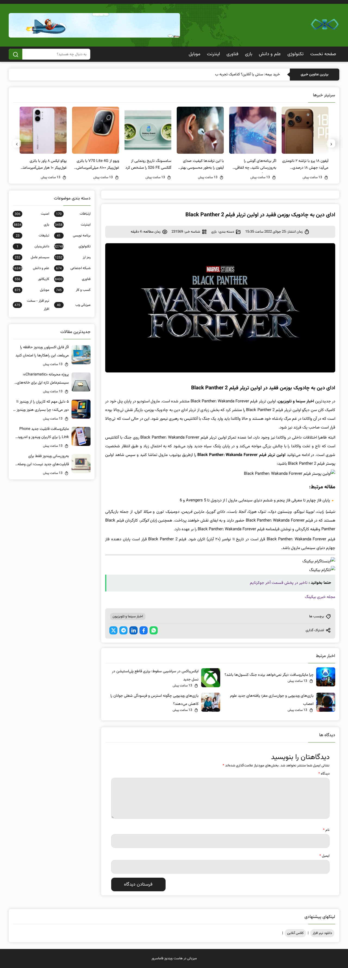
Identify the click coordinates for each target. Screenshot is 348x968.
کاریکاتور (32, 279)
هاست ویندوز (173, 958)
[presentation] (331, 143)
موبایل (194, 54)
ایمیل (324, 856)
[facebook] (143, 630)
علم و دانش (270, 54)
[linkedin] (133, 630)
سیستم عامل (32, 257)
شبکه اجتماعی (73, 268)
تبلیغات (32, 235)
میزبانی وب (74, 305)
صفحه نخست (323, 54)
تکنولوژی (295, 54)
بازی (248, 54)
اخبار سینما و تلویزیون (128, 616)
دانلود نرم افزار (322, 933)
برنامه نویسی (74, 235)
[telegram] (123, 630)
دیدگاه (324, 773)
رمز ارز (73, 257)
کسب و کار (73, 290)
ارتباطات (73, 214)
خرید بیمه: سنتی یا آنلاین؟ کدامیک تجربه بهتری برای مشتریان (234, 75)
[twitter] (113, 630)
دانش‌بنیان (33, 246)
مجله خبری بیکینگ (320, 597)
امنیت (32, 214)
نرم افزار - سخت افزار (31, 305)
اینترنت (213, 54)
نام (326, 830)
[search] (15, 54)
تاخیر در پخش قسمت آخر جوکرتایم (278, 583)
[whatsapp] (154, 630)
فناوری (232, 54)
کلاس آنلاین (295, 933)
